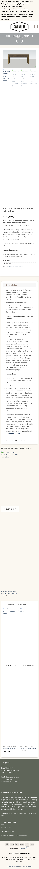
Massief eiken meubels (15, 266)
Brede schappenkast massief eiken (9, 749)
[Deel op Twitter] (8, 270)
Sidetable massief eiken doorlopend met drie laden (9, 592)
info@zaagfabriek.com (11, 777)
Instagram (21, 848)
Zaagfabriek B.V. (7, 768)
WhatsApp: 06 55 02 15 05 (10, 782)
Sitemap (30, 866)
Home (7, 36)
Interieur (16, 36)
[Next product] (17, 41)
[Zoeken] (32, 27)
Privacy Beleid (23, 866)
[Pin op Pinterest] (12, 270)
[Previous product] (21, 41)
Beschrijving (11, 285)
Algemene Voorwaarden (13, 866)
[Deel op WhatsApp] (4, 270)
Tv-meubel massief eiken (28, 748)
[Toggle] (4, 285)
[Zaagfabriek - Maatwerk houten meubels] (19, 27)
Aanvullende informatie (15, 440)
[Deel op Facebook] (6, 270)
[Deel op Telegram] (15, 270)
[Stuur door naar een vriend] (10, 270)
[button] (3, 26)
